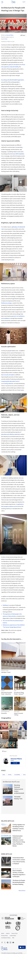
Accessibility (17, 774)
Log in (23, 1)
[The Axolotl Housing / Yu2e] (8, 801)
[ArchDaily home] (13, 2)
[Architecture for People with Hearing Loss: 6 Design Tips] (13, 725)
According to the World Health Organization (12, 80)
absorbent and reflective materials (10, 434)
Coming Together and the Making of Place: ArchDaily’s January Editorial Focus (19, 828)
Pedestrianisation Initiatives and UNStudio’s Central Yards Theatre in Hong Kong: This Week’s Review (19, 841)
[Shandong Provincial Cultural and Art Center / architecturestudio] (8, 789)
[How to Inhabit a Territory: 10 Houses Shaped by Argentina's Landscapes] (6, 873)
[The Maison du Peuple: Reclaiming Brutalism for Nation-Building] (6, 884)
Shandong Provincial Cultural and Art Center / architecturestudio (19, 789)
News (4, 774)
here (6, 39)
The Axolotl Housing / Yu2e (18, 798)
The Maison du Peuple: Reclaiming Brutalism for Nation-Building (19, 882)
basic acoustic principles (7, 375)
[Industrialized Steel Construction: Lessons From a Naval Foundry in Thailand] (6, 862)
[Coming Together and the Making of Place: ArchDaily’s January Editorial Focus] (6, 829)
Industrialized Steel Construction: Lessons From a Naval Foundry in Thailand (19, 861)
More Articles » (22, 890)
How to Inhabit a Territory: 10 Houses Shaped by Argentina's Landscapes (19, 874)
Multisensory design (6, 303)
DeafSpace (5, 605)
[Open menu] (2, 2)
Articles (9, 774)
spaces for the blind (13, 64)
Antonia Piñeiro (16, 759)
